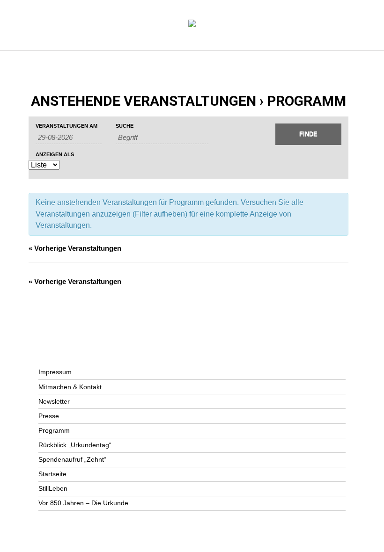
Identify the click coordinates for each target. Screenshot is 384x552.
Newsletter (54, 401)
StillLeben (52, 488)
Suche (124, 126)
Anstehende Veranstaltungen (143, 101)
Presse (48, 416)
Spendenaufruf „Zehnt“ (72, 459)
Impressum (55, 372)
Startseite (52, 474)
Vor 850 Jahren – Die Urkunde (83, 503)
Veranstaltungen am (66, 126)
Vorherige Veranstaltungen (75, 248)
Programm (54, 430)
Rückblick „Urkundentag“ (74, 445)
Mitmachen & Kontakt (70, 387)
